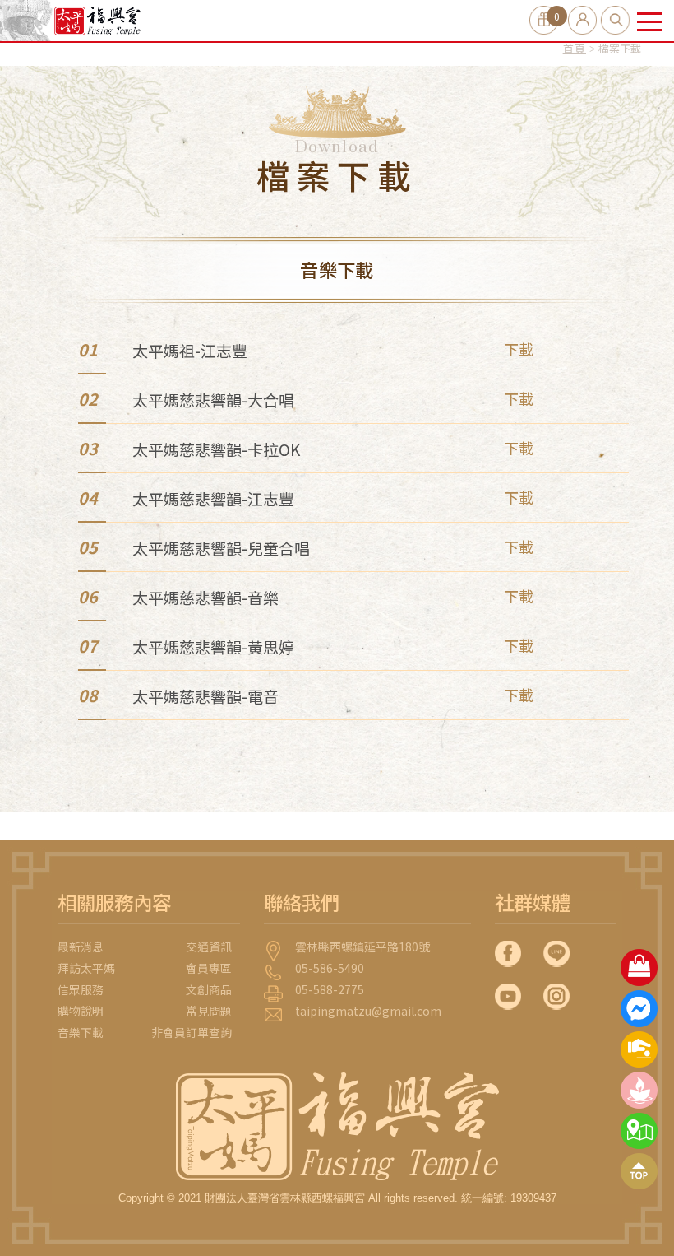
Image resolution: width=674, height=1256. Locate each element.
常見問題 (209, 1010)
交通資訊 (209, 946)
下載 (518, 349)
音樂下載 (81, 1032)
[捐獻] (639, 1049)
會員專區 (209, 968)
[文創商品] (639, 967)
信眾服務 (81, 989)
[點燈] (639, 1090)
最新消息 (81, 946)
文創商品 (209, 989)
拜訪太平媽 (86, 968)
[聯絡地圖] (639, 1131)
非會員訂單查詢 (191, 1032)
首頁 (574, 48)
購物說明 (81, 1010)
